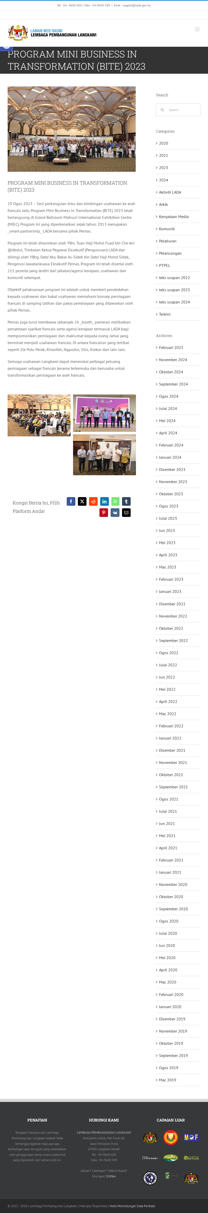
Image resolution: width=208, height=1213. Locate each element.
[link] (63, 14)
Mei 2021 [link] (167, 835)
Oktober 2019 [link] (171, 1043)
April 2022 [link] (168, 701)
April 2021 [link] (168, 847)
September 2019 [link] (173, 1055)
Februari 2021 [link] (171, 860)
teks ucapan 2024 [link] (174, 301)
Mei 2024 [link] (167, 420)
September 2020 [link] (173, 908)
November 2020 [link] (173, 884)
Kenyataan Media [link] (174, 216)
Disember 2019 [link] (172, 1018)
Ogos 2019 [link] (168, 1067)
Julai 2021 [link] (168, 811)
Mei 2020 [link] (167, 957)
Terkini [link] (164, 314)
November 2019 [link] (173, 1031)
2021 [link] (163, 155)
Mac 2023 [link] (167, 567)
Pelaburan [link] (168, 240)
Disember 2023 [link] (172, 469)
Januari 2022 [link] (170, 738)
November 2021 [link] (173, 762)
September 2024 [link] (173, 384)
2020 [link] (163, 143)
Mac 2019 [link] (167, 1079)
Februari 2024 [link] (171, 445)
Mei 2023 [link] (167, 542)
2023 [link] (163, 167)
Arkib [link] (163, 204)
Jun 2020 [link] (167, 945)
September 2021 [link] (173, 786)
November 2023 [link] (173, 481)
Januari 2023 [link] (170, 591)
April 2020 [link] (168, 969)
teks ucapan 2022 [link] (174, 277)
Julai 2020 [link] (168, 933)
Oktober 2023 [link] (171, 493)
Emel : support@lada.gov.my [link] (132, 5)
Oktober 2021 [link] (171, 774)
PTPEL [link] (164, 265)
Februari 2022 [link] (171, 725)
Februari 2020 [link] (171, 994)
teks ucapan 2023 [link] (174, 289)
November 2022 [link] (173, 616)
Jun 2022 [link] (167, 677)
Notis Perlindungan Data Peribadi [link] (132, 1206)
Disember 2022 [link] (172, 603)
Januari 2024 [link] (170, 457)
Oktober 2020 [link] (171, 896)
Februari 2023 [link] (171, 579)
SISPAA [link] (111, 1176)
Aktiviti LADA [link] (170, 192)
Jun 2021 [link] (167, 823)
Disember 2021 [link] (172, 750)
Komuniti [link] (167, 228)
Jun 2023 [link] (167, 530)
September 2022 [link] (173, 640)
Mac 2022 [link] (167, 713)
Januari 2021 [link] (170, 872)
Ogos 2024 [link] (168, 396)
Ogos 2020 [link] (168, 921)
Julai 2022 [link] (168, 664)
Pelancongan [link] (170, 253)
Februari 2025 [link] (171, 347)
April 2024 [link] (168, 432)
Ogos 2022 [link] (168, 652)
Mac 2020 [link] (167, 982)
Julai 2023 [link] (168, 518)
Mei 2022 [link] (167, 689)
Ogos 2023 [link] (168, 506)
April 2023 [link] (168, 554)
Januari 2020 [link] (170, 1006)
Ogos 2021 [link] (168, 799)
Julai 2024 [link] (168, 408)
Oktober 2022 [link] (171, 628)
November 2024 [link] (173, 359)
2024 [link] (163, 179)
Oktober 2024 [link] (171, 371)
